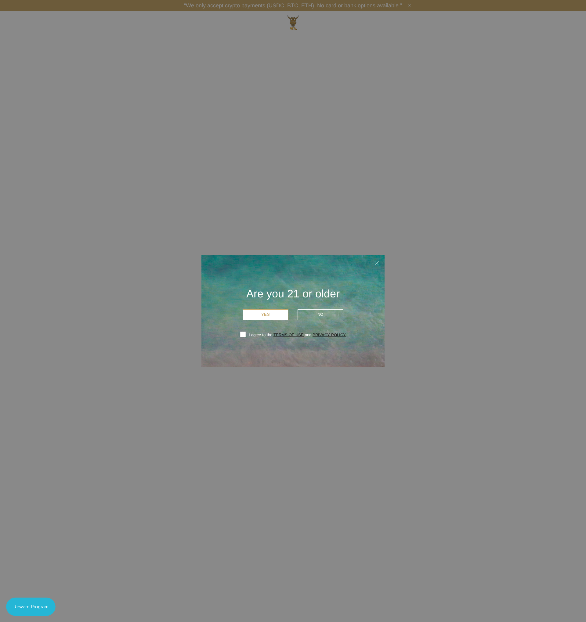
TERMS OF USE (288, 335)
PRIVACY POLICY (329, 335)
